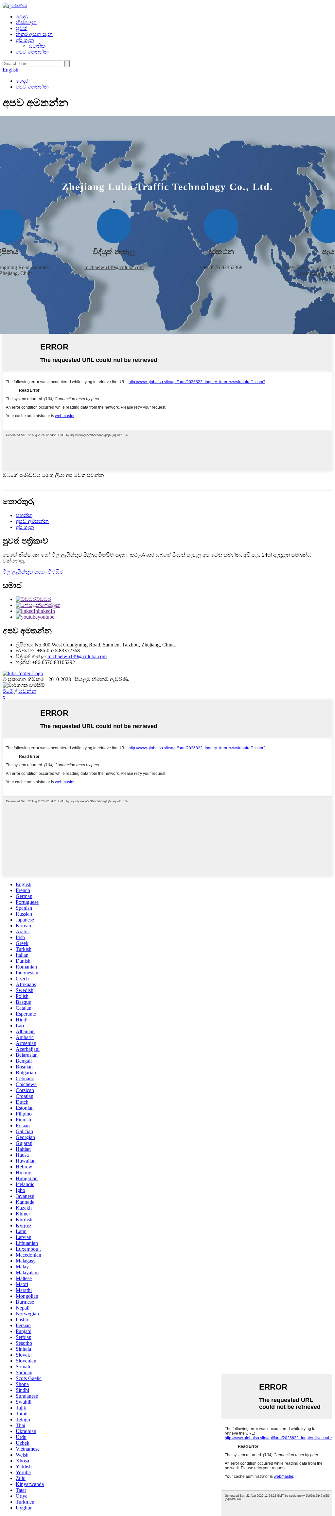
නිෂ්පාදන (26, 22)
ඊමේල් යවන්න (19, 691)
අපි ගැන (25, 40)
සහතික (37, 46)
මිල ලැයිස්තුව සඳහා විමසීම (33, 572)
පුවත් (21, 28)
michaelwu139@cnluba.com (114, 267)
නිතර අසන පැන (34, 34)
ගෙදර (22, 16)
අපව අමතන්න (32, 52)
